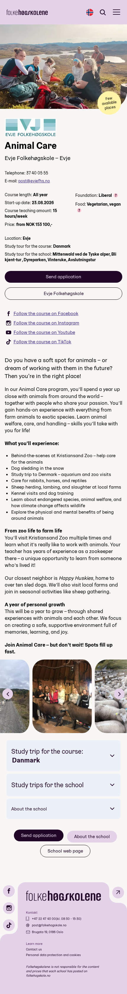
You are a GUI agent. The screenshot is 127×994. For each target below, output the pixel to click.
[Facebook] (9, 891)
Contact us (34, 949)
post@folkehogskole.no (49, 925)
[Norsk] (89, 12)
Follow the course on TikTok (42, 342)
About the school (29, 809)
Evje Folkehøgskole (64, 293)
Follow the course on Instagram (46, 323)
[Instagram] (9, 908)
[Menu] (116, 12)
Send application (63, 277)
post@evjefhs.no (34, 181)
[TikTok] (9, 925)
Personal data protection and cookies (53, 955)
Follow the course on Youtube (44, 332)
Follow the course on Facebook (46, 313)
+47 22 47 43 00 (44, 919)
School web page (65, 851)
